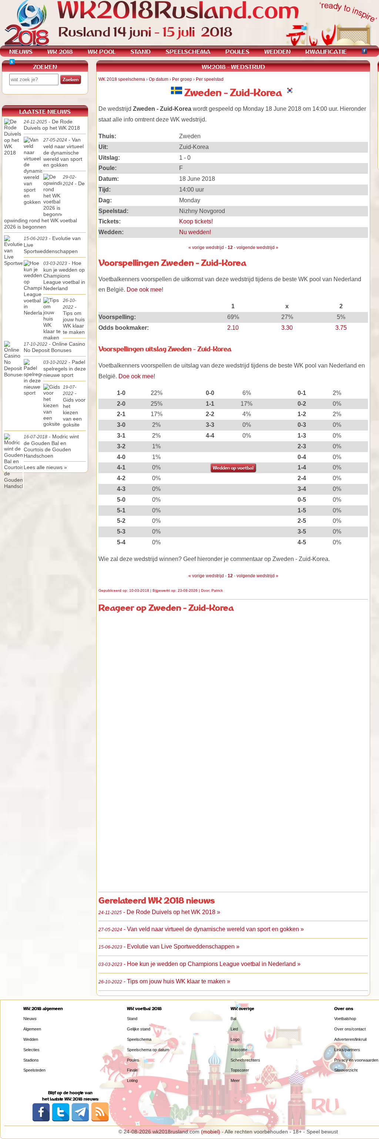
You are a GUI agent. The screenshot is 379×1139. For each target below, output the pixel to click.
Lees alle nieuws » (45, 467)
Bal (233, 1018)
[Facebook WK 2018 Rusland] (41, 1120)
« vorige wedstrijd (206, 247)
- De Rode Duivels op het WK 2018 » (159, 912)
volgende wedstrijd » (257, 247)
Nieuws (30, 1018)
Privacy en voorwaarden (356, 1060)
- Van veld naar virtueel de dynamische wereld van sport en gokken (63, 152)
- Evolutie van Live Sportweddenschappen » (168, 946)
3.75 (341, 328)
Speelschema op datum (148, 1049)
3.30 (287, 328)
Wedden (30, 1039)
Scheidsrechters (245, 1060)
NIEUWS (21, 51)
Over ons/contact (350, 1029)
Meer (235, 1080)
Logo (235, 1039)
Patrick (217, 590)
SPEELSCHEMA (188, 51)
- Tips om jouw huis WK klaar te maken (74, 316)
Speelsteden (34, 1070)
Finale (132, 1070)
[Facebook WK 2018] (364, 52)
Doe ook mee (144, 289)
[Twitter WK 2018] (12, 62)
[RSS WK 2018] (100, 1120)
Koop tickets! (196, 221)
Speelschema (139, 1039)
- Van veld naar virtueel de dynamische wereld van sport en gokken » (201, 929)
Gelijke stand (138, 1029)
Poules (133, 1060)
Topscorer (240, 1070)
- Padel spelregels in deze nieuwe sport (64, 368)
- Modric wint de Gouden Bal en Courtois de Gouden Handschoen (51, 446)
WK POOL (101, 51)
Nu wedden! (195, 232)
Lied (234, 1029)
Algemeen (32, 1029)
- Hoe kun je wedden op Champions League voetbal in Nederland (64, 275)
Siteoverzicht (346, 1070)
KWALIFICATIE (326, 51)
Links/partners (347, 1049)
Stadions (31, 1060)
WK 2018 (60, 51)
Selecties (31, 1049)
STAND (140, 51)
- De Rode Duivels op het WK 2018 (52, 125)
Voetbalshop (345, 1018)
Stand (132, 1018)
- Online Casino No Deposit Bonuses (54, 347)
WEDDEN (277, 51)
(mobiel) (210, 1132)
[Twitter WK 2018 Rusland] (60, 1120)
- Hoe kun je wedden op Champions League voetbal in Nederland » (199, 964)
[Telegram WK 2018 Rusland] (80, 1120)
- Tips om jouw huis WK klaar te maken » (164, 981)
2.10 (233, 328)
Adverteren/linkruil (350, 1039)
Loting (132, 1080)
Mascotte (239, 1049)
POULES (237, 51)
